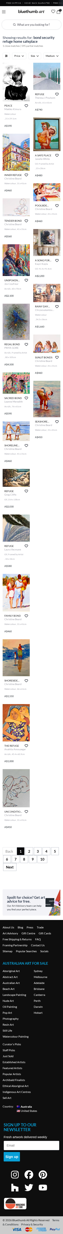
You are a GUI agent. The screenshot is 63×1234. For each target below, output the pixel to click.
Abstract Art (10, 977)
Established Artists (14, 1062)
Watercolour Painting (16, 1036)
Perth (37, 1000)
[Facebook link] (31, 1179)
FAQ (38, 939)
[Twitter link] (31, 1192)
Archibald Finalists (14, 1080)
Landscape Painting (14, 994)
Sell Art (7, 1097)
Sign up (11, 1157)
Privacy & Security (32, 1224)
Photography (11, 1018)
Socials (44, 951)
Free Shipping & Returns (17, 939)
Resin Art (8, 1024)
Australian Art (11, 982)
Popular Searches (26, 951)
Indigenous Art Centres (17, 1091)
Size (33, 55)
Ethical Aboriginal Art (16, 1086)
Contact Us (38, 945)
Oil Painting (10, 1006)
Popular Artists (12, 1074)
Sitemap (7, 951)
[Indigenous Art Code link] (31, 1203)
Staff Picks (9, 1050)
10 (42, 859)
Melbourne (40, 977)
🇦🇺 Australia (24, 1106)
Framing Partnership (15, 945)
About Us (8, 927)
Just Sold (8, 1056)
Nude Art (8, 1000)
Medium (50, 55)
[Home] (31, 11)
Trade (40, 927)
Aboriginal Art (11, 971)
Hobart (38, 1012)
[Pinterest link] (45, 1179)
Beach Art (9, 988)
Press (30, 927)
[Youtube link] (45, 1192)
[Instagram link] (17, 1179)
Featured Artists (12, 1068)
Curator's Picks (12, 1044)
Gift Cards (45, 933)
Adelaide (39, 982)
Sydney (38, 971)
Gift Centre (28, 933)
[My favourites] (53, 11)
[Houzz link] (17, 1192)
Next (10, 867)
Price (17, 55)
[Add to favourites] (26, 105)
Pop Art (7, 1012)
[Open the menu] (4, 12)
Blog (20, 927)
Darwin (38, 1006)
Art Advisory (10, 933)
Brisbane (39, 988)
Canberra (39, 994)
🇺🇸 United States (27, 1110)
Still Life (7, 1030)
